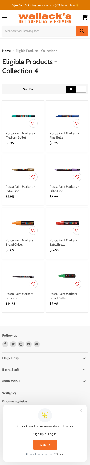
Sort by (28, 89)
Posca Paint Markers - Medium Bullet (20, 135)
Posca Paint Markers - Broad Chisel (20, 242)
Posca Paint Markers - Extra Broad (64, 242)
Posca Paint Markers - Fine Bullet (64, 135)
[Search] (82, 31)
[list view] (81, 89)
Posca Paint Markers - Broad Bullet (64, 296)
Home (6, 51)
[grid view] (71, 89)
